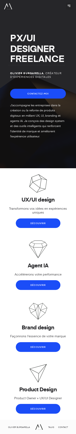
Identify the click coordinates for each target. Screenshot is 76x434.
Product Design (38, 389)
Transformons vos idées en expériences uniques (38, 210)
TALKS (51, 427)
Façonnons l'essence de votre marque (38, 336)
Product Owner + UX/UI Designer (38, 398)
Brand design (38, 327)
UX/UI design (38, 199)
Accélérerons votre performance (38, 274)
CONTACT (63, 427)
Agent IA (38, 265)
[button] (69, 6)
